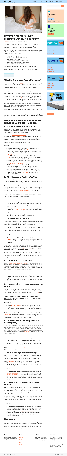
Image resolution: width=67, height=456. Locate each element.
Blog (8, 41)
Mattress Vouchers (58, 1)
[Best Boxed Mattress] (10, 1)
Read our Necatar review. (55, 35)
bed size (37, 292)
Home (6, 41)
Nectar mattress (23, 347)
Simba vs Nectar (50, 51)
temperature (26, 172)
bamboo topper (10, 154)
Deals (20, 445)
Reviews (34, 1)
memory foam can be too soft (19, 135)
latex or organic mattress (26, 248)
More (50, 1)
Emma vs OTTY (50, 87)
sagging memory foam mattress (15, 163)
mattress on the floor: (16, 305)
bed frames (7, 314)
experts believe (10, 361)
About (58, 454)
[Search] (62, 6)
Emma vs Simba (50, 89)
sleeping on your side (12, 374)
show (12, 75)
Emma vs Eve (50, 83)
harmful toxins (27, 331)
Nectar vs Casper (50, 66)
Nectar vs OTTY (50, 71)
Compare (45, 1)
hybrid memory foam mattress (27, 411)
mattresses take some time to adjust (18, 263)
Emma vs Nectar (50, 85)
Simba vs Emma (50, 50)
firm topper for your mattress (34, 149)
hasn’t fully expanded (21, 209)
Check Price (51, 19)
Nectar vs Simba (50, 69)
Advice (20, 444)
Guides (40, 1)
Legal (55, 454)
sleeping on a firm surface (23, 190)
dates (21, 83)
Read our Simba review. (56, 21)
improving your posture (12, 373)
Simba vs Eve (50, 48)
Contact (61, 454)
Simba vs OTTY (50, 53)
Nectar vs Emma (50, 67)
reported (20, 97)
